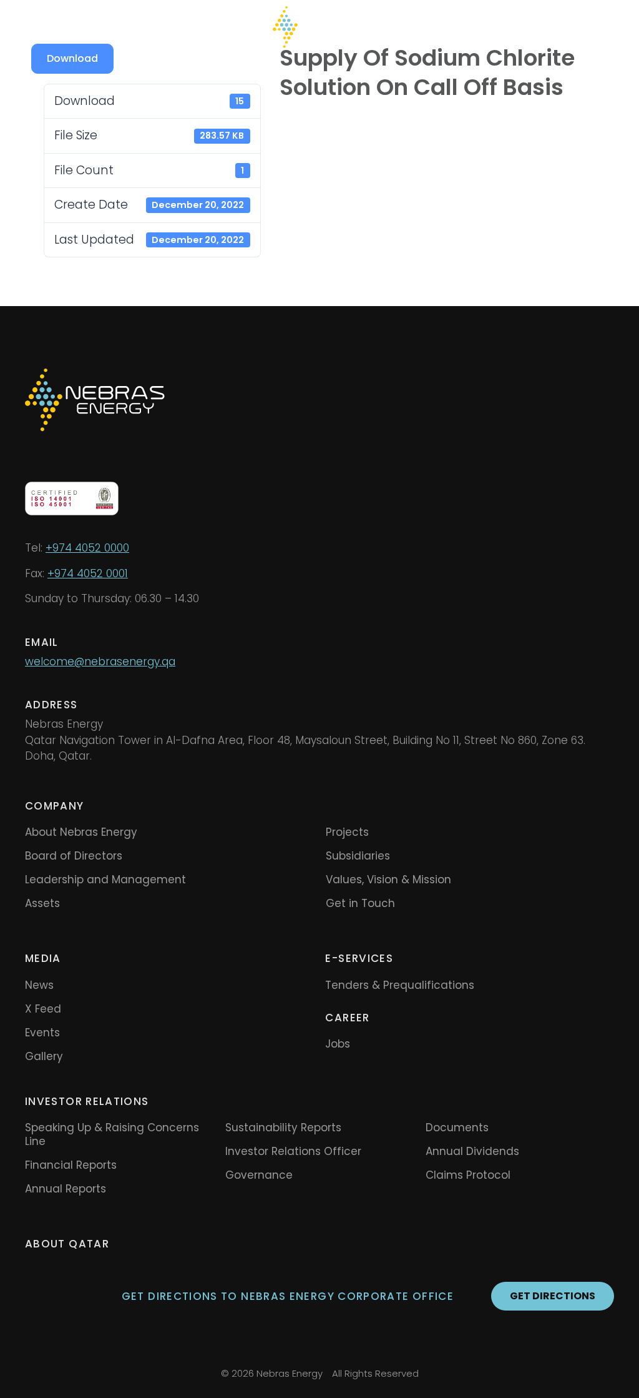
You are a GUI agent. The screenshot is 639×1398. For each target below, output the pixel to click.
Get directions (552, 1296)
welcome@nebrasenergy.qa (100, 661)
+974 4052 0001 (87, 573)
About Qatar (67, 1243)
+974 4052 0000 (87, 547)
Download (72, 58)
